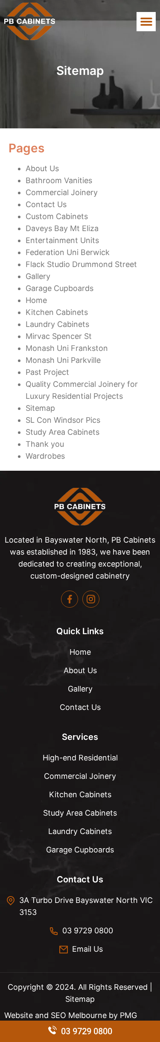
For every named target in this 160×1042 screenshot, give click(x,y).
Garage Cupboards (59, 288)
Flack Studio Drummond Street (81, 264)
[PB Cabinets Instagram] (90, 599)
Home (36, 300)
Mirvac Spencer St (59, 336)
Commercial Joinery (62, 192)
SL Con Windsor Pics (63, 420)
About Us (42, 168)
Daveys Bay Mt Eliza (62, 228)
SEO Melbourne (80, 1015)
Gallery (38, 276)
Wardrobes (45, 455)
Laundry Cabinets (57, 324)
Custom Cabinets (57, 216)
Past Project (47, 372)
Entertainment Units (62, 240)
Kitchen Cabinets (57, 312)
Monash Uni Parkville (63, 360)
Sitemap (40, 408)
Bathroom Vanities (59, 180)
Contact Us (46, 204)
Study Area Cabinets (62, 431)
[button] (146, 21)
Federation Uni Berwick (68, 252)
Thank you (45, 443)
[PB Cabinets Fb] (69, 599)
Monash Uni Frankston (67, 348)
